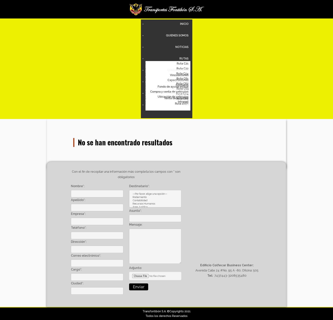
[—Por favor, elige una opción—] (155, 193)
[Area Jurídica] (155, 207)
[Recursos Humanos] (155, 203)
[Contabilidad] (155, 200)
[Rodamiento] (155, 197)
